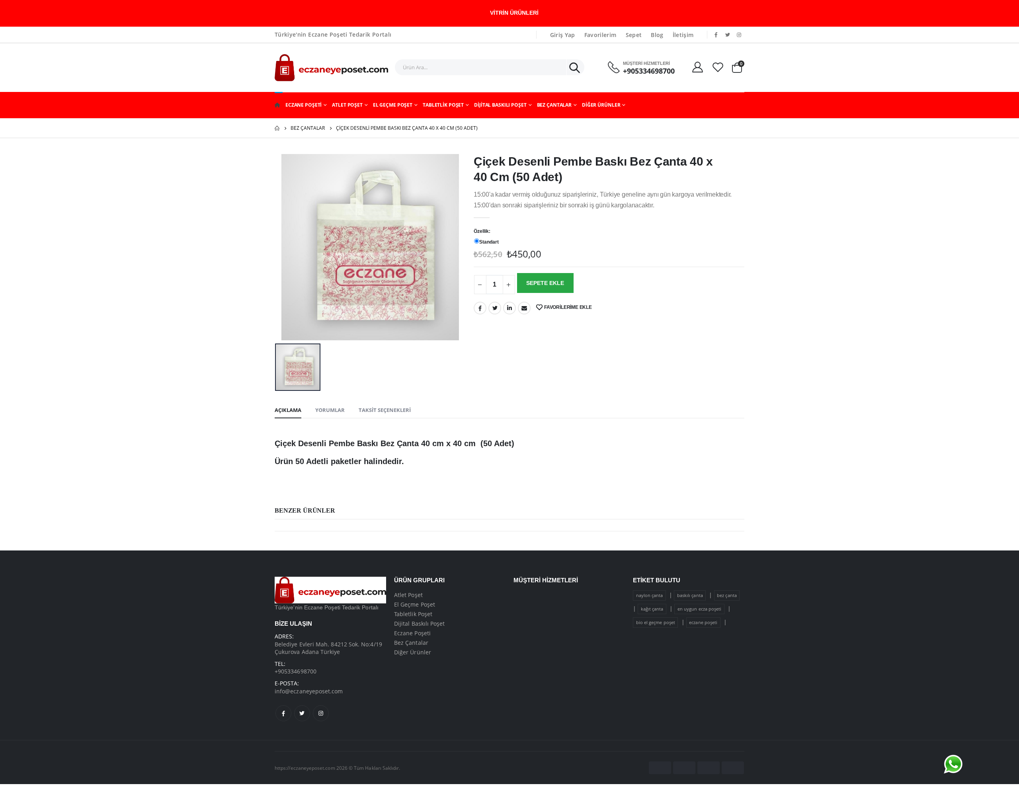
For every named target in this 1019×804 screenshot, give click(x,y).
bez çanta (727, 595)
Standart (489, 242)
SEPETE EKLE (545, 283)
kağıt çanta (652, 609)
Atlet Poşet (347, 104)
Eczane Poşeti (303, 104)
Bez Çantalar (554, 104)
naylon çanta (649, 595)
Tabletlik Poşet (443, 104)
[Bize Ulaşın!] (953, 764)
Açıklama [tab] (288, 410)
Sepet (634, 35)
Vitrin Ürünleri (514, 13)
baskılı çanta (690, 595)
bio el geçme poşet (655, 622)
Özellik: (482, 231)
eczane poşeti (703, 622)
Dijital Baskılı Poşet (500, 104)
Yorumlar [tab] (330, 410)
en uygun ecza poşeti (699, 609)
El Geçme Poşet (392, 104)
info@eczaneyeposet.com (309, 691)
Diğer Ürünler (601, 104)
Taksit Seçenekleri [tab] (385, 410)
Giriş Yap (562, 35)
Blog (657, 35)
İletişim (683, 35)
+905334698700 (649, 71)
